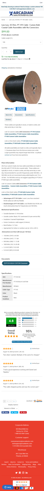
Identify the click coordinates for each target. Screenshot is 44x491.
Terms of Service (11, 467)
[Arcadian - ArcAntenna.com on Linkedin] (27, 473)
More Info (9, 115)
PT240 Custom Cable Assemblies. (28, 134)
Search (6, 462)
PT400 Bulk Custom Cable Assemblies (25, 143)
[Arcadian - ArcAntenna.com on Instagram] (23, 473)
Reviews (8, 119)
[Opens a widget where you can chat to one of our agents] (7, 487)
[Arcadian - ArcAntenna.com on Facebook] (20, 473)
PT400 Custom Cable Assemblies (15, 136)
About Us (13, 462)
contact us (8, 155)
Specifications (30, 115)
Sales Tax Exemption (14, 464)
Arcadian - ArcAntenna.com (23, 477)
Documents (18, 115)
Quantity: (4, 48)
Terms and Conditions (32, 462)
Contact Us (20, 462)
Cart (41, 2)
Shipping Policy (26, 464)
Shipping (4, 68)
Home (3, 20)
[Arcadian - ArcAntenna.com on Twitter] (16, 473)
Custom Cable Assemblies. (19, 186)
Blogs (34, 464)
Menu (4, 2)
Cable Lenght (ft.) (7, 38)
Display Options (13, 405)
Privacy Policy (32, 467)
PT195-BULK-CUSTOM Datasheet (16, 263)
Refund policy (22, 467)
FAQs (39, 464)
